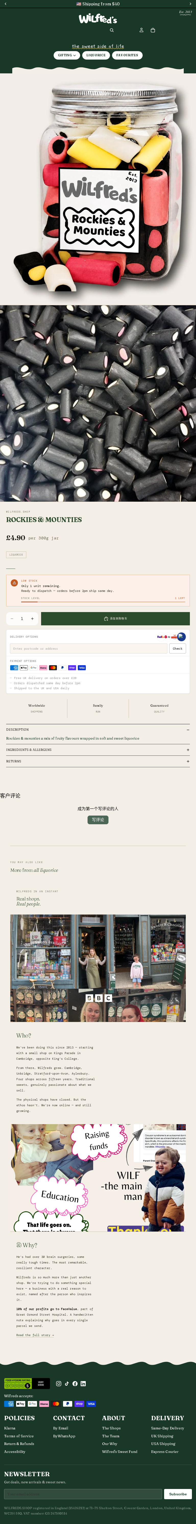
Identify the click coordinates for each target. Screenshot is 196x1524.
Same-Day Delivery (167, 1428)
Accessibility (15, 1451)
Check (177, 649)
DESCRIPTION (17, 729)
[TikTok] (66, 1383)
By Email (60, 1428)
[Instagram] (58, 1383)
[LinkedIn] (83, 1383)
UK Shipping (162, 1436)
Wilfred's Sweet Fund (119, 1451)
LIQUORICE (96, 55)
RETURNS (13, 761)
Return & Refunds (19, 1443)
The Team (110, 1436)
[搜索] (111, 30)
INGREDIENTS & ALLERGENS (29, 750)
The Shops (111, 1428)
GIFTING (65, 55)
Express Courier (164, 1451)
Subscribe (178, 1494)
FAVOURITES (127, 55)
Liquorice (16, 554)
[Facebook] (75, 1383)
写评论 (98, 819)
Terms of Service (19, 1436)
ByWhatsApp (64, 1436)
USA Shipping (163, 1443)
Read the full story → (35, 1335)
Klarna (9, 1428)
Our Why (109, 1443)
